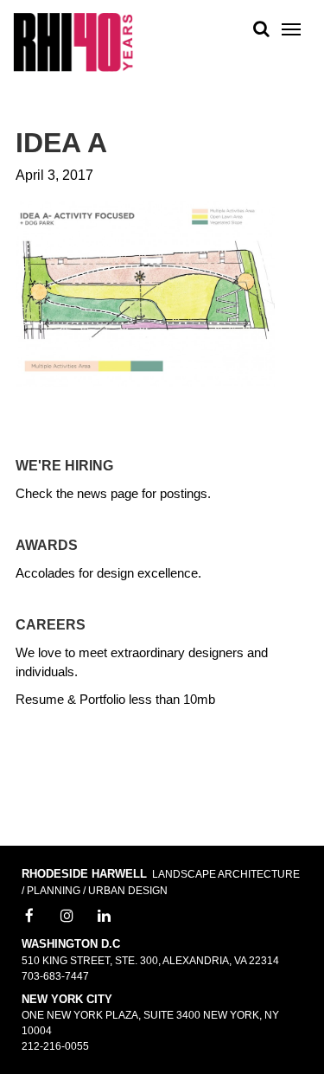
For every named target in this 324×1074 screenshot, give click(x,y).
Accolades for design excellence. (108, 573)
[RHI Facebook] (29, 916)
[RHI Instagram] (67, 916)
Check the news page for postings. (113, 493)
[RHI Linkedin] (104, 916)
